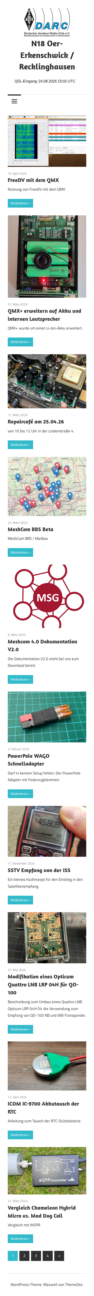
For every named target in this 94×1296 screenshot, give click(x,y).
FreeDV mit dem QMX (33, 179)
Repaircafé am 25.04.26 (36, 421)
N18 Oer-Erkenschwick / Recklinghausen (47, 54)
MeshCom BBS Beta (30, 529)
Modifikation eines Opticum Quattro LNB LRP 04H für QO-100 (43, 984)
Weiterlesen (19, 203)
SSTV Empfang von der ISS (39, 870)
